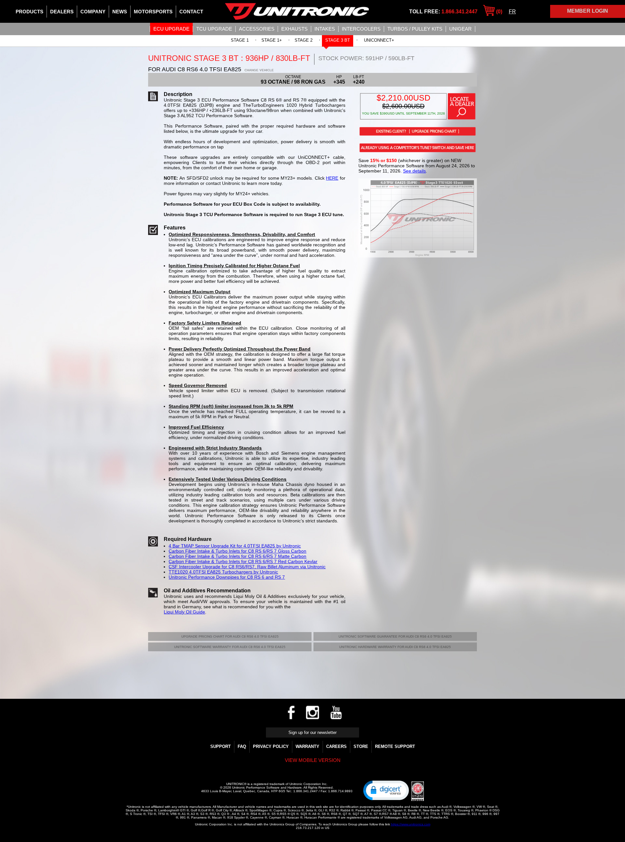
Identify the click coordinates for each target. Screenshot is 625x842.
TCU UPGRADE (214, 29)
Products (29, 11)
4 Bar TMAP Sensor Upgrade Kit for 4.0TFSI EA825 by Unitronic (235, 545)
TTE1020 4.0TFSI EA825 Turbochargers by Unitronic (223, 571)
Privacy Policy (271, 746)
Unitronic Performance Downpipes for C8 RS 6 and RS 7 (227, 577)
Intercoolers (361, 29)
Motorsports (153, 11)
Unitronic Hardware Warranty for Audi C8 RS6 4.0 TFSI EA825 (395, 647)
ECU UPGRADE (171, 29)
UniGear (460, 29)
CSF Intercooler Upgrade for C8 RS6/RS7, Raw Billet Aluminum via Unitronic (247, 566)
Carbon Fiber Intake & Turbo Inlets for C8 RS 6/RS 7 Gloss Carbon (237, 551)
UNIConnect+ (379, 40)
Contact (191, 11)
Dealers (62, 11)
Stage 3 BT (337, 40)
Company (92, 11)
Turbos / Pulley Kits (414, 29)
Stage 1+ (271, 40)
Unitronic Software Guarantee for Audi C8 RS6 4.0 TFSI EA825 (395, 636)
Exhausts (294, 29)
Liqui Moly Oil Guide (184, 611)
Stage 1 (240, 40)
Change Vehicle (259, 70)
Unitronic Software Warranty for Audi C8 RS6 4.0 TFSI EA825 (229, 647)
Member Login (587, 11)
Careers (336, 746)
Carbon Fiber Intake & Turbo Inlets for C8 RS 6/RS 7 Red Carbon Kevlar (243, 561)
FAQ (242, 746)
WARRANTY (307, 746)
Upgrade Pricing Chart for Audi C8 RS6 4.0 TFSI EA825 (230, 636)
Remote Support (395, 746)
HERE (332, 178)
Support (220, 746)
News (119, 11)
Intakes (324, 29)
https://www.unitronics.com (410, 824)
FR (512, 11)
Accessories (256, 29)
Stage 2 (303, 40)
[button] (386, 790)
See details (414, 170)
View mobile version (312, 760)
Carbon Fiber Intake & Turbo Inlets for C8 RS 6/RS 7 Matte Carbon (237, 556)
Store (361, 746)
